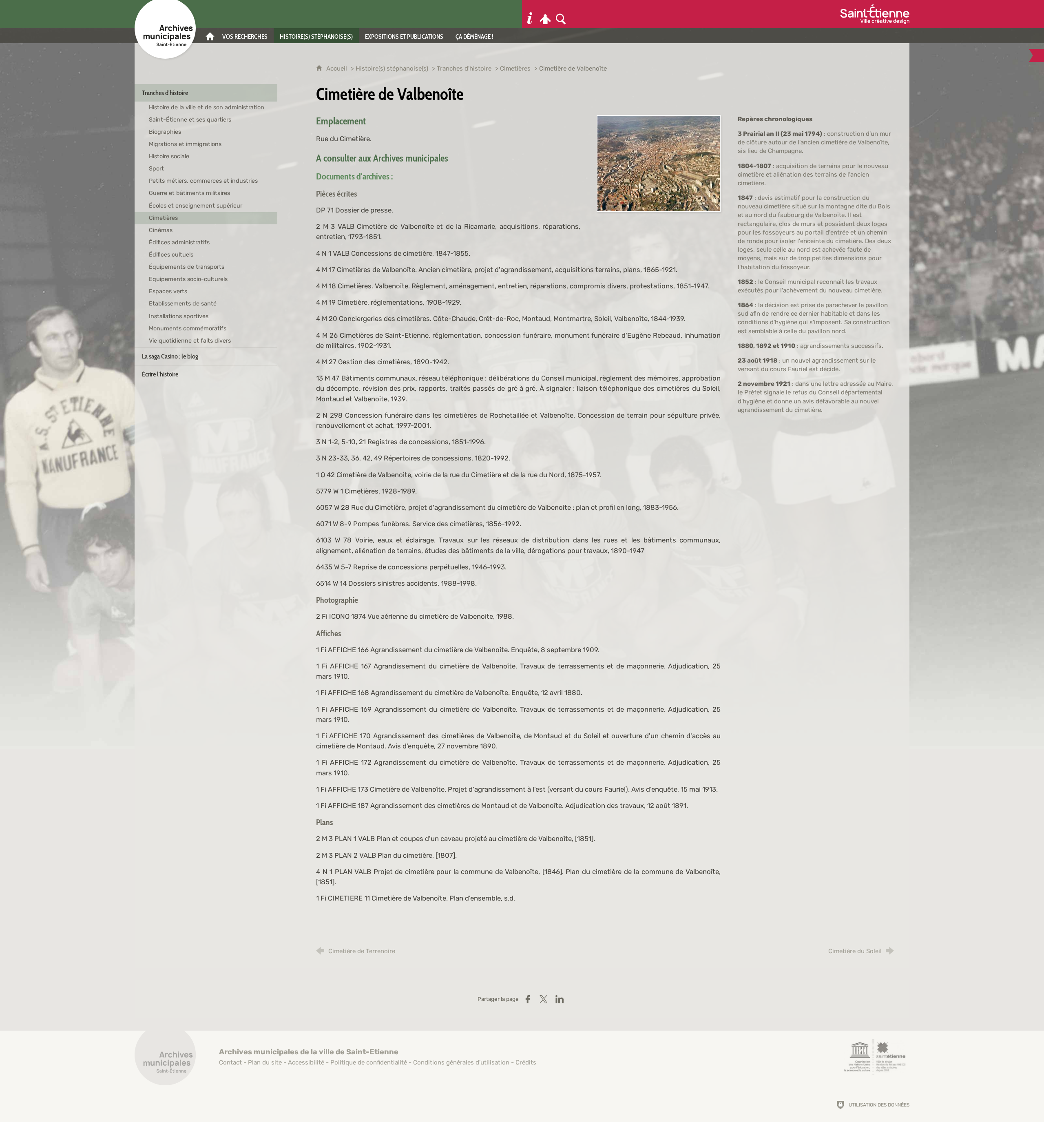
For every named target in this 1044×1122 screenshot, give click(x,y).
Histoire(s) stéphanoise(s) (392, 68)
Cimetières (515, 68)
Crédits (525, 1062)
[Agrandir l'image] (659, 163)
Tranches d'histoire (464, 68)
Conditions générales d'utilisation (461, 1062)
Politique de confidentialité (368, 1062)
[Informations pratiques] (529, 14)
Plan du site (265, 1062)
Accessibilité (306, 1062)
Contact (230, 1062)
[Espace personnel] (545, 14)
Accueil (337, 68)
